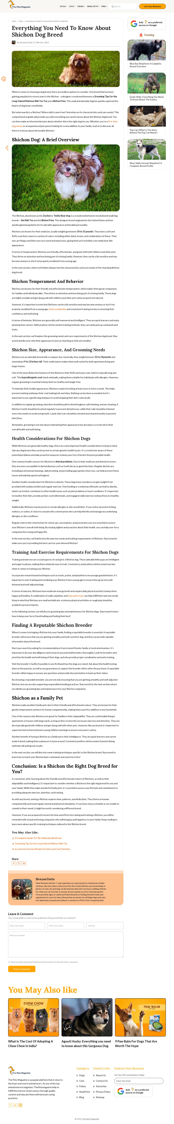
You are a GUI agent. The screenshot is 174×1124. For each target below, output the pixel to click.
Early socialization (57, 309)
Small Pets (92, 6)
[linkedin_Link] (15, 1105)
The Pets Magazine (90, 1119)
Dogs (62, 6)
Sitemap (100, 1097)
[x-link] (19, 863)
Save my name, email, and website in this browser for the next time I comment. (44, 962)
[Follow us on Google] (147, 24)
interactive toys (76, 595)
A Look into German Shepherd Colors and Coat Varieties (42, 849)
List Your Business (152, 6)
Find (103, 6)
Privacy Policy (103, 1091)
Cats (71, 6)
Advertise (101, 1086)
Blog (81, 1097)
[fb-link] (14, 863)
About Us (101, 1075)
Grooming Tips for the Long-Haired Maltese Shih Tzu (41, 843)
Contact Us (102, 1080)
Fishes (80, 6)
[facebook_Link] (10, 1105)
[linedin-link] (24, 863)
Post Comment (21, 968)
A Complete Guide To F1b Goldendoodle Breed (38, 838)
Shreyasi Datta (26, 42)
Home (14, 21)
